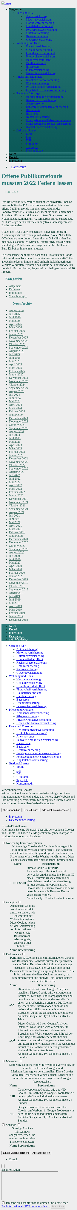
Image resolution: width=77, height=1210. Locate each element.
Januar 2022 (16, 495)
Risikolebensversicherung (41, 100)
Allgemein (15, 286)
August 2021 (16, 512)
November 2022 (18, 461)
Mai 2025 (14, 361)
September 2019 (18, 589)
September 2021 (18, 508)
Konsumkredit (34, 150)
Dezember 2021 (18, 498)
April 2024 (15, 404)
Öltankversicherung (37, 69)
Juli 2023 (14, 434)
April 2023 (15, 445)
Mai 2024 (14, 401)
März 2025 (15, 367)
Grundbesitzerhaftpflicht (40, 53)
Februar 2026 (17, 330)
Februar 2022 (17, 492)
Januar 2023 (16, 455)
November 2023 (18, 421)
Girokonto (32, 143)
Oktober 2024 (17, 384)
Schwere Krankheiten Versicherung (47, 106)
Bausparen (32, 66)
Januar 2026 (16, 334)
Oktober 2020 (17, 545)
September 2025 (18, 347)
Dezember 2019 (18, 579)
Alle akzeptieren (41, 1152)
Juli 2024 (14, 394)
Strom (29, 133)
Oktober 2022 (17, 465)
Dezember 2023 (18, 418)
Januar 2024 (16, 414)
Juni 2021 (15, 518)
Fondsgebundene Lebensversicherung (48, 120)
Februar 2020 (17, 572)
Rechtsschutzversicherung (41, 29)
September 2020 (18, 549)
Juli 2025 (14, 354)
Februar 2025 (17, 371)
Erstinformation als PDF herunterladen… (25, 1206)
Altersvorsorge (35, 103)
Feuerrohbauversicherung (41, 73)
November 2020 (18, 542)
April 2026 (15, 324)
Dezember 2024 (18, 377)
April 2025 (15, 364)
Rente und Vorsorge (28, 93)
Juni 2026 (15, 317)
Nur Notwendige (11, 810)
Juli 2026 (14, 314)
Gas (28, 137)
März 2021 (15, 529)
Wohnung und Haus (28, 43)
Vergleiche (15, 9)
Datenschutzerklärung (22, 819)
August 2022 (16, 471)
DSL (29, 140)
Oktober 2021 (17, 505)
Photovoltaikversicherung (41, 56)
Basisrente (32, 113)
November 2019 (18, 582)
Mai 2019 (14, 602)
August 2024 (16, 391)
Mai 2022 (14, 482)
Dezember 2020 (18, 539)
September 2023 (18, 428)
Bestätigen (58, 1206)
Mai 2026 (14, 320)
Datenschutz (18, 167)
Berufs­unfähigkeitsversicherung (45, 96)
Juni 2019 (15, 599)
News (12, 153)
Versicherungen (18, 296)
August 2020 (16, 552)
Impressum (15, 160)
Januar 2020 (16, 576)
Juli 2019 (14, 596)
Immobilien (15, 292)
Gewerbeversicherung (39, 39)
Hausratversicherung (38, 46)
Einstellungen (31, 810)
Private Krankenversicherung (43, 86)
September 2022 (18, 468)
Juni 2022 (15, 478)
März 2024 (15, 408)
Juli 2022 (14, 475)
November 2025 (18, 340)
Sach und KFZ (25, 12)
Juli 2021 (14, 515)
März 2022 (15, 488)
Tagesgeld (32, 147)
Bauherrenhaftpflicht (38, 59)
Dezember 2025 (18, 337)
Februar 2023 (17, 451)
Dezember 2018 (18, 619)
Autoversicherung (36, 16)
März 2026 (15, 327)
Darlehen (14, 289)
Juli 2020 (14, 555)
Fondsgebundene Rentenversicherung (48, 123)
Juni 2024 (15, 398)
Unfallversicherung (37, 33)
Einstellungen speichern (16, 1152)
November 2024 (18, 381)
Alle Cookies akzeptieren (55, 810)
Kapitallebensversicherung (41, 127)
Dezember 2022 (18, 458)
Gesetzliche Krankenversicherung (46, 90)
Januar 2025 (16, 374)
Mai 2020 (14, 562)
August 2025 (16, 351)
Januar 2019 (16, 616)
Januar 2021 (16, 535)
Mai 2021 (14, 522)
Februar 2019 (17, 613)
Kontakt (14, 157)
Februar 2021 (17, 532)
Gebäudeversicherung (39, 49)
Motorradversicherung (39, 19)
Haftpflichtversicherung (40, 22)
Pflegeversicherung (37, 83)
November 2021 (18, 502)
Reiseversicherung (37, 36)
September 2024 (18, 387)
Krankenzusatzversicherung (42, 80)
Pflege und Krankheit (29, 76)
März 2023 (15, 448)
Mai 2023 (14, 441)
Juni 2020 (15, 559)
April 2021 (15, 525)
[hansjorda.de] (6, 3)
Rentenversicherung (38, 116)
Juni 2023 (15, 438)
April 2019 (15, 606)
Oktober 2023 (17, 424)
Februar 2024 (17, 411)
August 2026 (16, 310)
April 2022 (15, 485)
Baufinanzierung (36, 63)
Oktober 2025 (17, 344)
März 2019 (15, 609)
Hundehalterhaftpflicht (39, 26)
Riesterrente (33, 110)
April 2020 (15, 565)
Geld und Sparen (26, 130)
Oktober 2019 (17, 586)
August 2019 (16, 592)
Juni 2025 (15, 357)
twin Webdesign (18, 639)
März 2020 (15, 569)
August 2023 (16, 431)
